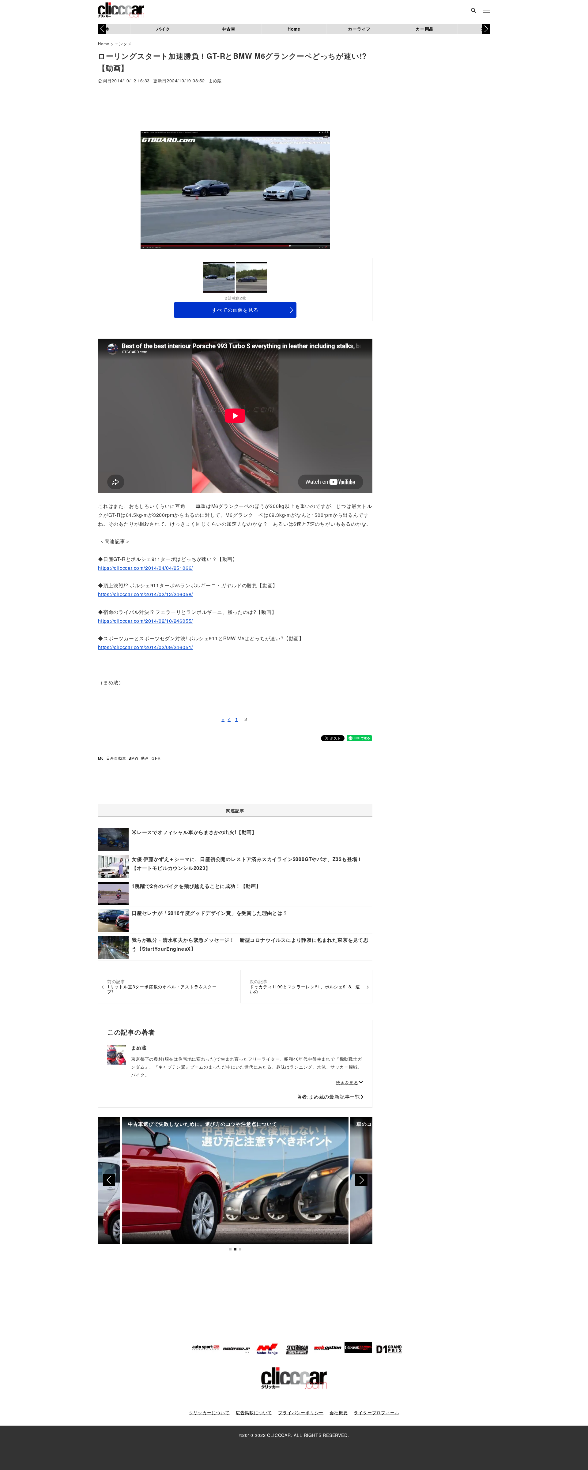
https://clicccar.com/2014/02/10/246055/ (145, 620)
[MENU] (486, 10)
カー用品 (425, 29)
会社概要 (339, 1412)
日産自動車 (116, 758)
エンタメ (123, 44)
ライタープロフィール (376, 1412)
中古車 (228, 29)
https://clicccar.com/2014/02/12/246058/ (145, 594)
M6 (101, 758)
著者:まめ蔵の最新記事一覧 (328, 1096)
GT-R (156, 758)
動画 (145, 758)
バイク (163, 29)
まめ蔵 (215, 81)
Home (294, 29)
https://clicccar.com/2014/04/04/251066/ (145, 567)
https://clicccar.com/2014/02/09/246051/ (145, 647)
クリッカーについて (209, 1412)
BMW (133, 758)
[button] (486, 29)
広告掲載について (254, 1412)
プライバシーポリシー (300, 1412)
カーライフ (359, 29)
